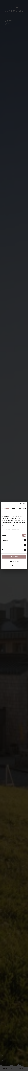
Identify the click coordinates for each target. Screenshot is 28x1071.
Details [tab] (14, 508)
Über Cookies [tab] (22, 508)
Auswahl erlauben (14, 561)
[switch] (24, 540)
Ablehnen (14, 565)
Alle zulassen (14, 556)
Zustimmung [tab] (5, 508)
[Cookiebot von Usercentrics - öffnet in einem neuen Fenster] (19, 504)
